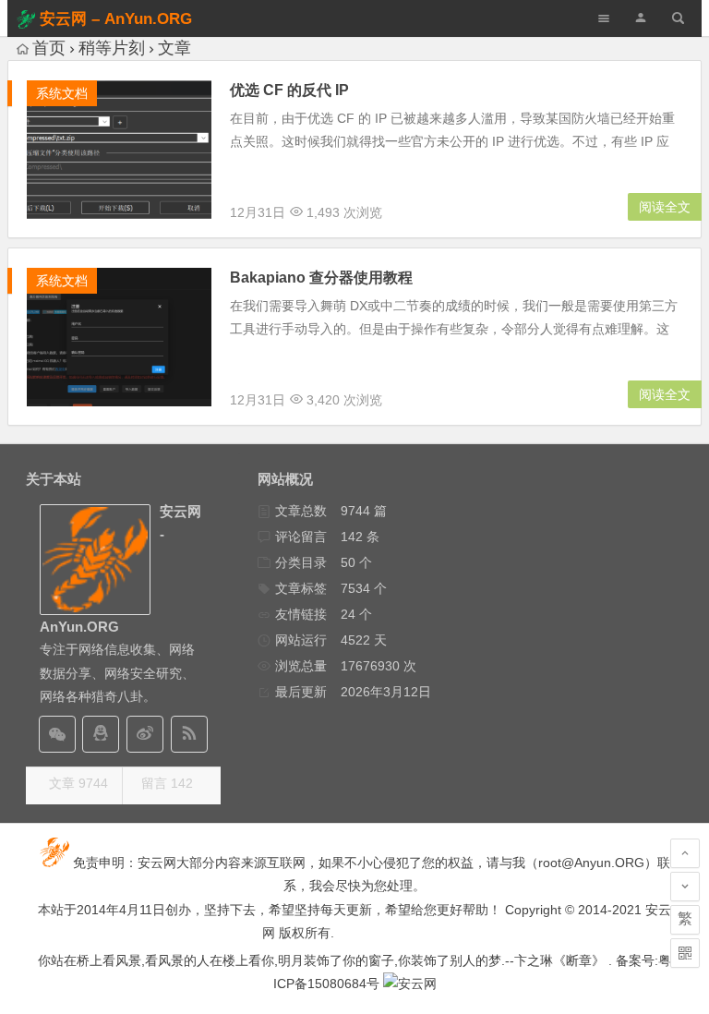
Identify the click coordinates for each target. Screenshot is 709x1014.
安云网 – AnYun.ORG (116, 19)
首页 (49, 48)
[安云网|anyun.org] (410, 983)
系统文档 (62, 93)
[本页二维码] (685, 953)
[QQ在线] (100, 734)
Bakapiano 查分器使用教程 (321, 277)
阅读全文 (665, 206)
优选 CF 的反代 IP (289, 90)
